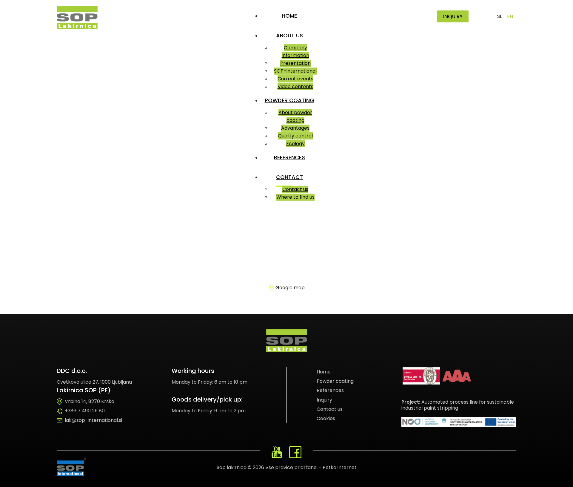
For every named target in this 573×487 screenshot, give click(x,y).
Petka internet (340, 467)
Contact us (330, 409)
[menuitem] (290, 16)
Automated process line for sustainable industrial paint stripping (457, 405)
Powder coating (335, 381)
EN (510, 16)
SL (499, 16)
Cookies (326, 418)
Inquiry (324, 399)
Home (324, 371)
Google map (290, 287)
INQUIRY (453, 16)
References (330, 390)
